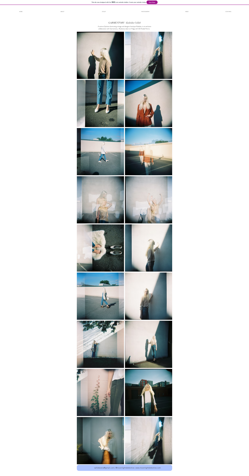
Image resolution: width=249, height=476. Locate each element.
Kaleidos (138, 26)
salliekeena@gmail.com (104, 468)
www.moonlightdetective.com (148, 468)
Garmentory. (114, 29)
